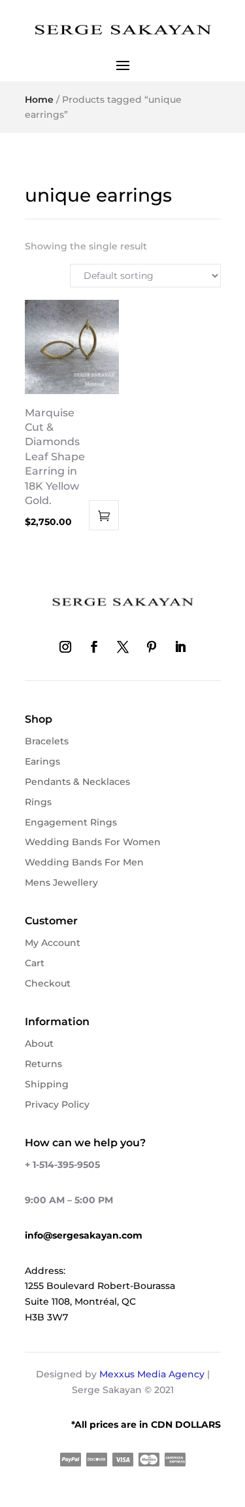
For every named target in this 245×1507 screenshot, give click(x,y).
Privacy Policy (57, 1104)
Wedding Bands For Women (93, 842)
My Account (52, 943)
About (39, 1043)
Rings (38, 802)
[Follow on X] (123, 647)
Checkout (48, 983)
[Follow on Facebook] (94, 647)
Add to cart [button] (104, 515)
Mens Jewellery (61, 882)
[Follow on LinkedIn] (180, 647)
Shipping (47, 1084)
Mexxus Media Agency (151, 1374)
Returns (43, 1064)
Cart (34, 963)
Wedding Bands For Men (84, 862)
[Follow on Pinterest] (151, 647)
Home (39, 99)
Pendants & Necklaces (77, 782)
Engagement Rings (71, 822)
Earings (42, 761)
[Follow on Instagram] (65, 647)
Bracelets (47, 741)
